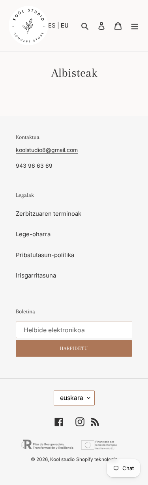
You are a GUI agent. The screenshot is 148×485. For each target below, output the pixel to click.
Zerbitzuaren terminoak (48, 213)
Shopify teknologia (97, 459)
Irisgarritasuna (36, 275)
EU (65, 25)
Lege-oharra (33, 234)
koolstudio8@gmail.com (47, 149)
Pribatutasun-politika (45, 255)
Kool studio (62, 459)
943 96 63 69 (34, 165)
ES (52, 25)
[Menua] (134, 25)
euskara (71, 398)
